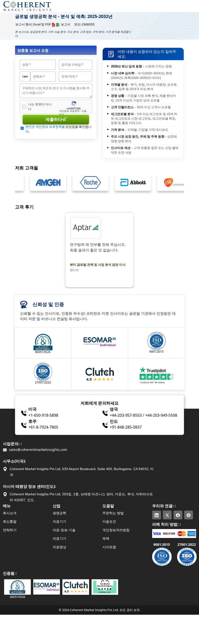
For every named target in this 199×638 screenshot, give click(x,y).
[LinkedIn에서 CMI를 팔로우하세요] (156, 515)
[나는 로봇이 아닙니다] (24, 106)
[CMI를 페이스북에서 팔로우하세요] (178, 515)
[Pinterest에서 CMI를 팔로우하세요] (188, 515)
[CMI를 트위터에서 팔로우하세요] (167, 515)
